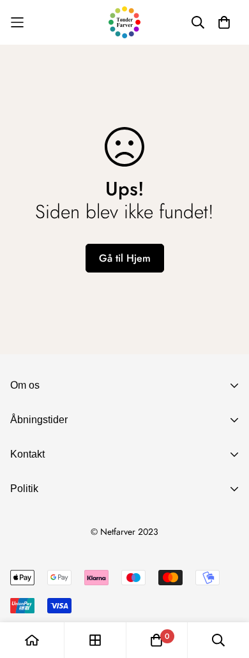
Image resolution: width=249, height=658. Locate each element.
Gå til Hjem (125, 258)
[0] (156, 640)
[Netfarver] (124, 22)
